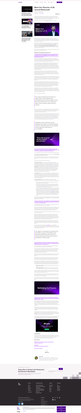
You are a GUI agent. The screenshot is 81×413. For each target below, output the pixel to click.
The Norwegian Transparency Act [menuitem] (44, 404)
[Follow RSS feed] (55, 399)
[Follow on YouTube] (52, 399)
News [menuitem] (50, 387)
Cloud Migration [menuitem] (38, 387)
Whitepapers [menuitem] (58, 386)
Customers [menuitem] (29, 387)
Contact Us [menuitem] (50, 386)
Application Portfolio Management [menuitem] (40, 386)
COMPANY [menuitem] (50, 383)
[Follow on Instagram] (59, 397)
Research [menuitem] (58, 387)
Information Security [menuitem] (43, 403)
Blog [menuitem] (57, 385)
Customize (61, 409)
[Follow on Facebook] (57, 397)
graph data (48, 225)
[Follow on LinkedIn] (52, 397)
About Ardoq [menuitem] (51, 385)
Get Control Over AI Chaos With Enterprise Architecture (41, 346)
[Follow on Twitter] (55, 397)
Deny (61, 411)
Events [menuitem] (50, 390)
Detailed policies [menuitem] (43, 397)
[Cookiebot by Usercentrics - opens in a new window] (18, 411)
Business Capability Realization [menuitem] (40, 390)
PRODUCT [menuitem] (29, 383)
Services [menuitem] (29, 385)
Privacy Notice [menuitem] (42, 399)
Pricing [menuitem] (29, 386)
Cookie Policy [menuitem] (42, 400)
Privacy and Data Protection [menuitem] (44, 402)
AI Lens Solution (36, 345)
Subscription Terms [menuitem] (43, 405)
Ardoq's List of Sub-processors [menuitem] (44, 401)
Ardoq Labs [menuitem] (29, 390)
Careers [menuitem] (50, 391)
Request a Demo (59, 2)
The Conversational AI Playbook (38, 348)
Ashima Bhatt (42, 13)
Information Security (20, 401)
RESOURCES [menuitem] (59, 383)
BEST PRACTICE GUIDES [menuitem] (39, 383)
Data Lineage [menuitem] (37, 391)
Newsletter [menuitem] (58, 390)
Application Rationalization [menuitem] (39, 385)
